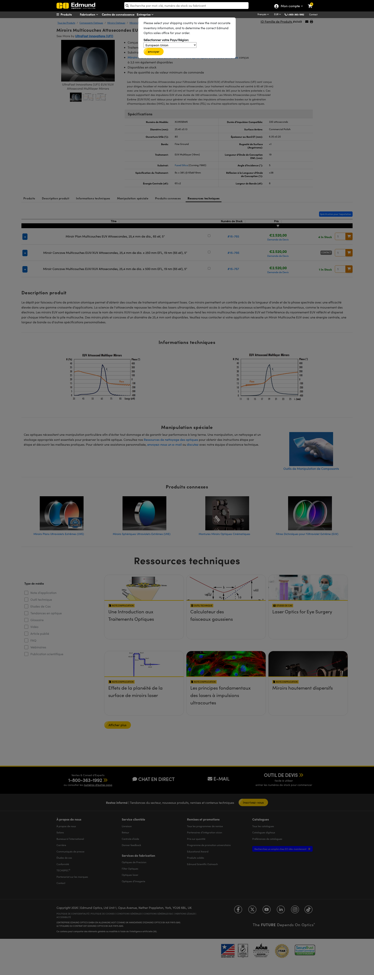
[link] (312, 3)
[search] (186, 5)
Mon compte (290, 6)
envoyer (153, 51)
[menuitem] (71, 14)
